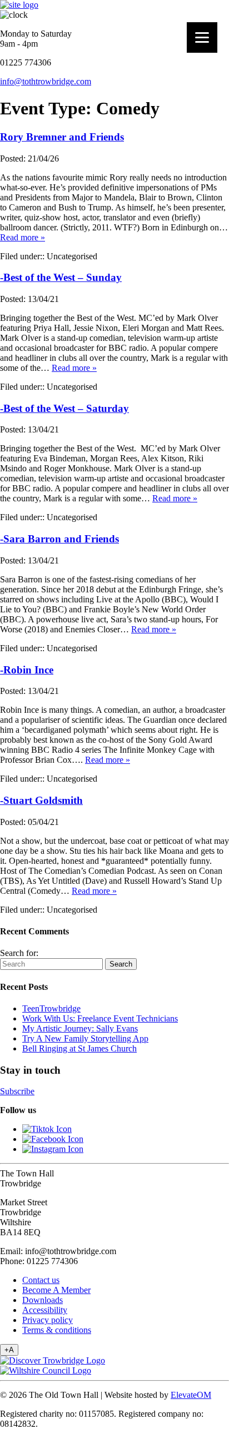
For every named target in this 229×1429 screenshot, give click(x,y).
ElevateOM (191, 1395)
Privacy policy (47, 1320)
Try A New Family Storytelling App (85, 1038)
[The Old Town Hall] (19, 4)
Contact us (40, 1280)
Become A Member (56, 1290)
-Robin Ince (26, 670)
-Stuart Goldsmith (41, 800)
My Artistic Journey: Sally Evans (80, 1028)
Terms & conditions (56, 1330)
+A (9, 1350)
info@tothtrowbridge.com (45, 81)
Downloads (42, 1300)
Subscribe (17, 1091)
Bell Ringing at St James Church (79, 1048)
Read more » (22, 237)
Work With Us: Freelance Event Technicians (100, 1018)
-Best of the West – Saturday (64, 408)
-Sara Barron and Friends (59, 539)
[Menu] (202, 37)
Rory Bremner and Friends (62, 137)
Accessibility (44, 1310)
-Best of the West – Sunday (61, 277)
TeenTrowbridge (51, 1008)
